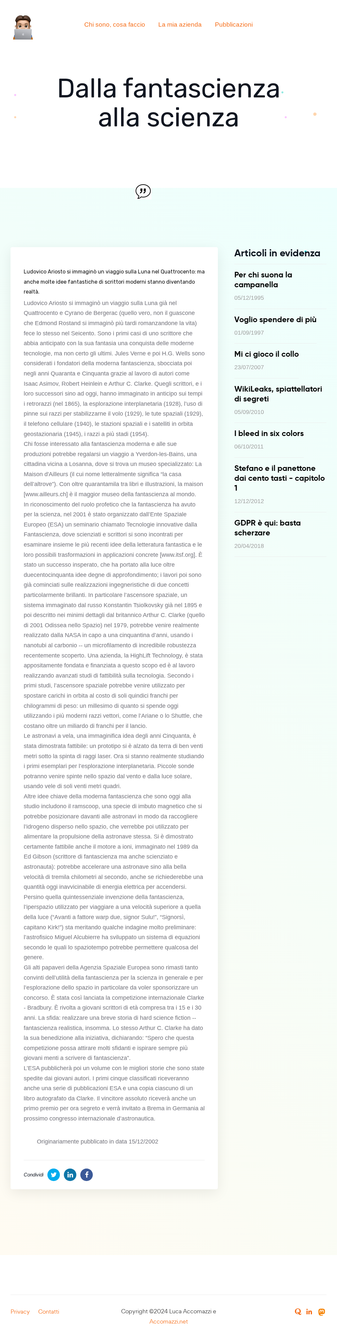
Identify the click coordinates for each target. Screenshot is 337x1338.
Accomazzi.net (168, 1321)
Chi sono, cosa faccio (114, 24)
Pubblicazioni (234, 24)
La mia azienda (180, 24)
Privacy (20, 1311)
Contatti (48, 1311)
